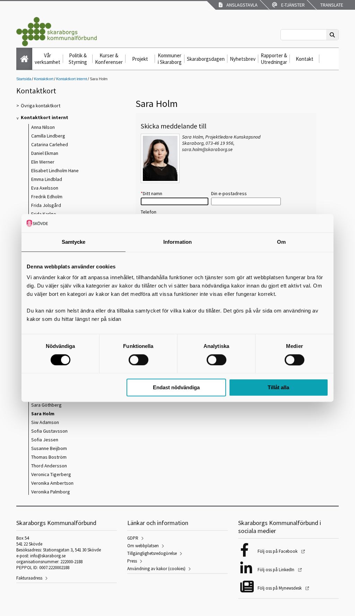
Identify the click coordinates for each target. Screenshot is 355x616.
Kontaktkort (43, 79)
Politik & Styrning (78, 58)
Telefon (148, 212)
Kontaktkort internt (71, 79)
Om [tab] (281, 242)
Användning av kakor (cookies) (156, 569)
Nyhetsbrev (243, 59)
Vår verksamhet (47, 58)
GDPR (132, 538)
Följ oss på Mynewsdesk (280, 588)
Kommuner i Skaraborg (170, 58)
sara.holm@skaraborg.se (207, 149)
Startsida (23, 79)
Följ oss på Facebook (278, 551)
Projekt (140, 59)
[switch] (138, 359)
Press (132, 561)
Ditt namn (151, 193)
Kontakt (304, 59)
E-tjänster (292, 5)
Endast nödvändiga (176, 388)
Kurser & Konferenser (109, 58)
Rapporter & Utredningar (274, 58)
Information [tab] (177, 242)
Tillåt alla (278, 388)
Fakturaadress (29, 578)
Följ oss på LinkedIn (276, 570)
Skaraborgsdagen (206, 59)
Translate (331, 5)
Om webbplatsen (143, 546)
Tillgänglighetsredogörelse (152, 553)
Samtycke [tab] (74, 242)
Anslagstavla (241, 5)
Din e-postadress (229, 193)
